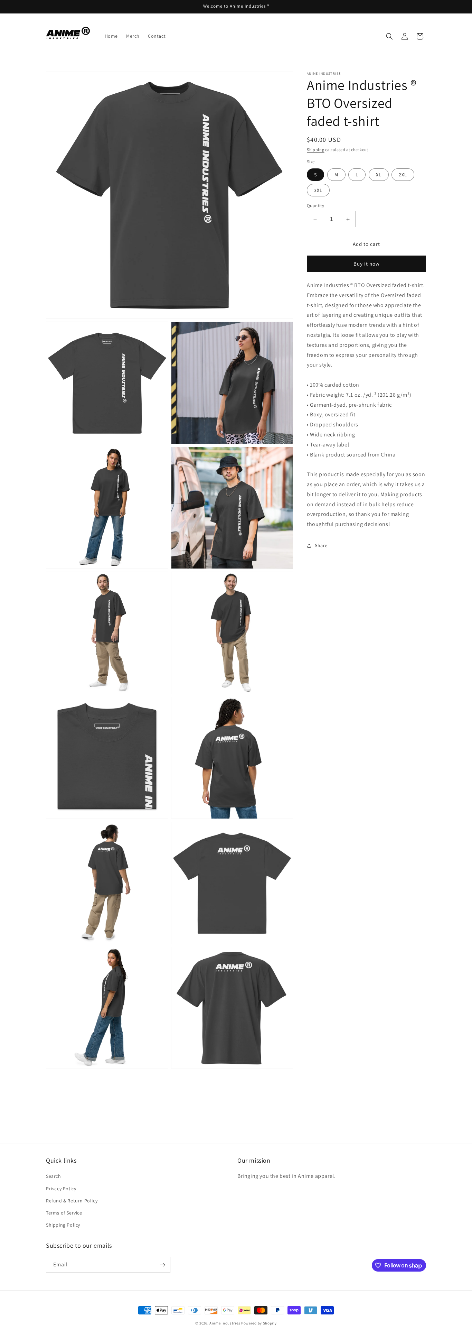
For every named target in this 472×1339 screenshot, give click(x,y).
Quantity (315, 206)
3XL (318, 190)
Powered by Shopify (259, 1323)
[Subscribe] (162, 1265)
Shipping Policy (63, 1225)
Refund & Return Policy (71, 1201)
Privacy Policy (61, 1188)
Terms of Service (64, 1213)
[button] (389, 36)
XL (378, 175)
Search (53, 1176)
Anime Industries (224, 1323)
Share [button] (321, 546)
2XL (403, 175)
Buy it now (366, 263)
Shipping (315, 149)
